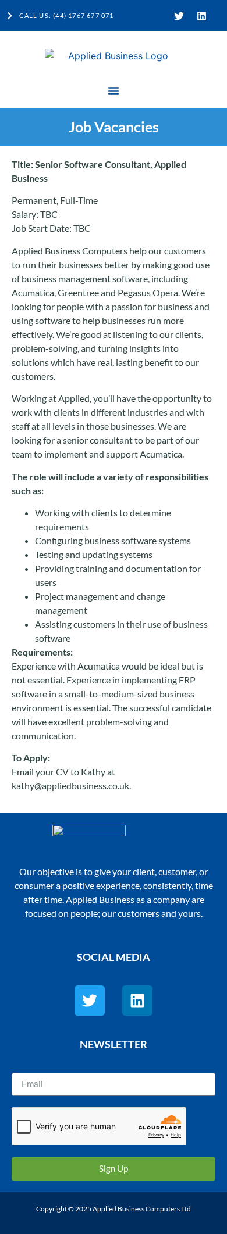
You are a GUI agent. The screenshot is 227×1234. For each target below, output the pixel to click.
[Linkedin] (201, 16)
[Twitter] (179, 16)
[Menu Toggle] (113, 90)
